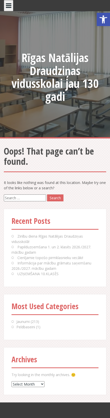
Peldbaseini (25, 326)
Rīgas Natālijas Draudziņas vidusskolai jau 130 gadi (55, 77)
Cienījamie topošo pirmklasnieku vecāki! (50, 257)
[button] (103, 19)
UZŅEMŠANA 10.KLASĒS (38, 273)
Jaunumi (23, 321)
